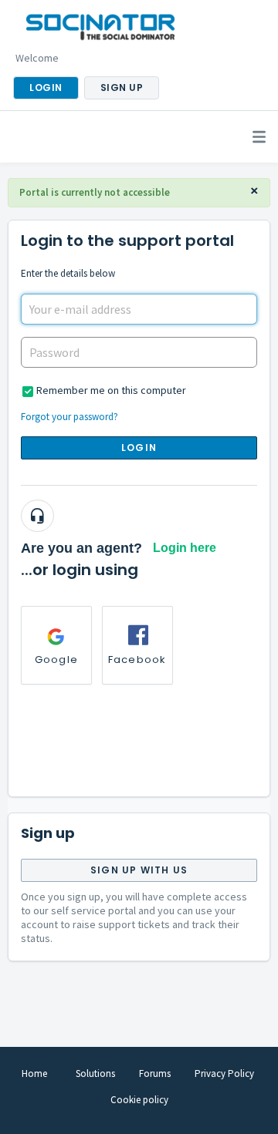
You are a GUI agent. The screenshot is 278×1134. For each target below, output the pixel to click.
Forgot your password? (69, 416)
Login (139, 447)
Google (56, 659)
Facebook (137, 659)
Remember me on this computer (111, 390)
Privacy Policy (224, 1073)
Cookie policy (139, 1099)
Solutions (95, 1073)
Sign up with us (139, 870)
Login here (184, 547)
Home (34, 1073)
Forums (155, 1073)
